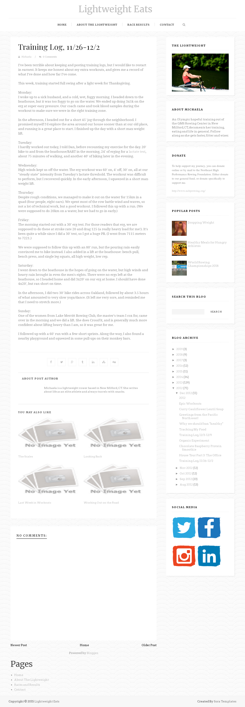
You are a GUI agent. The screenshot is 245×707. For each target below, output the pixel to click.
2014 (180, 377)
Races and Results (27, 685)
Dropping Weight (201, 222)
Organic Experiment (194, 440)
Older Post (149, 645)
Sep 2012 (186, 479)
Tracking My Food (192, 429)
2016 (179, 365)
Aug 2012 (186, 484)
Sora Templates (225, 701)
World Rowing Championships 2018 (203, 264)
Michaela (26, 57)
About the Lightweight (97, 24)
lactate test (137, 151)
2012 (179, 388)
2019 (179, 349)
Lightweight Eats (115, 9)
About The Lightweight (31, 680)
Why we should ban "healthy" (201, 423)
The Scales (25, 456)
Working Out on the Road (101, 502)
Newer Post (19, 645)
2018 (179, 354)
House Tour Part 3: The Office (200, 455)
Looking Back (93, 456)
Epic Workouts (190, 403)
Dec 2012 (186, 393)
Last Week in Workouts (34, 502)
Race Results (138, 24)
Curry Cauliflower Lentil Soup (201, 409)
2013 (179, 382)
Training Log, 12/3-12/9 (195, 435)
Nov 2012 (186, 468)
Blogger (92, 653)
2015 (179, 371)
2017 (179, 360)
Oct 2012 (186, 473)
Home (62, 24)
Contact (167, 24)
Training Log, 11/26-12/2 (59, 47)
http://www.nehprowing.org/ (188, 191)
